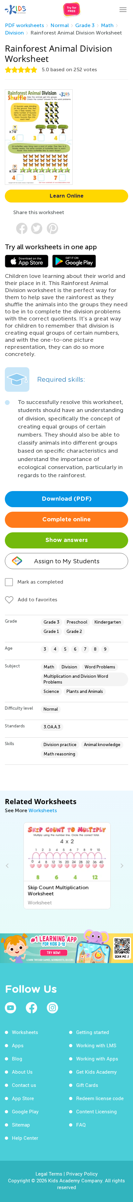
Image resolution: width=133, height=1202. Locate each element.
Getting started (92, 1032)
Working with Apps (97, 1058)
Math (107, 25)
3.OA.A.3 (52, 726)
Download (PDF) (67, 499)
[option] (67, 865)
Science (51, 691)
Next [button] (121, 865)
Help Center (25, 1138)
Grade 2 (74, 631)
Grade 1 (51, 631)
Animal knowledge (102, 744)
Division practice (60, 744)
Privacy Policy (82, 1173)
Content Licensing (96, 1111)
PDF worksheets (24, 25)
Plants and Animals (84, 691)
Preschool (77, 622)
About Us (22, 1072)
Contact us (24, 1085)
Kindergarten (108, 622)
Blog (17, 1058)
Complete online (66, 520)
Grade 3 (85, 25)
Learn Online (67, 196)
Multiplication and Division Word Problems (76, 679)
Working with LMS (96, 1045)
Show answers (67, 540)
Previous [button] (8, 865)
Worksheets (42, 810)
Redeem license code (100, 1098)
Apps (18, 1045)
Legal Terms (49, 1173)
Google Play (25, 1111)
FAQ (81, 1124)
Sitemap (21, 1124)
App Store (23, 1098)
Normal (59, 25)
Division (14, 33)
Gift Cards (87, 1085)
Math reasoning (59, 754)
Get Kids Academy (96, 1072)
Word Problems (100, 667)
